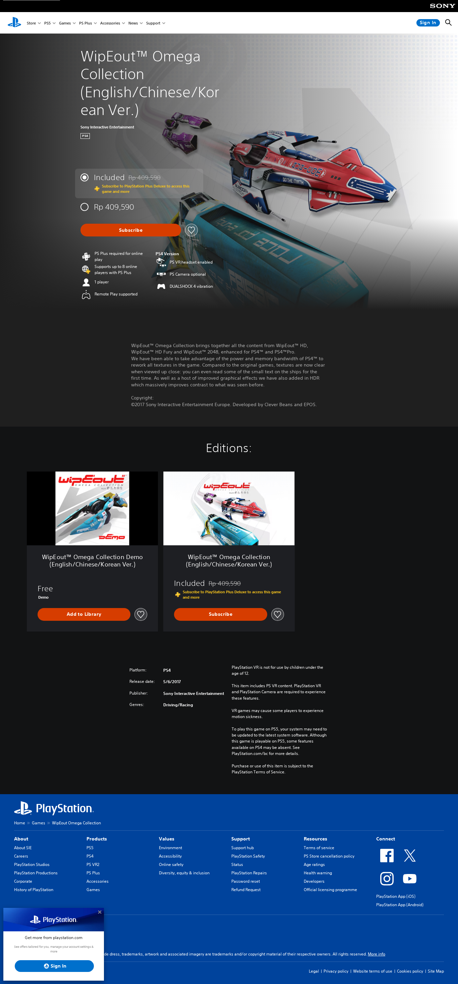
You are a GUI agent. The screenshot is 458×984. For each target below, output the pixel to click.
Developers (314, 881)
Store (31, 22)
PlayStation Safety (248, 856)
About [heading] (21, 839)
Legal (314, 971)
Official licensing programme (330, 889)
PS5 (47, 22)
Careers (21, 856)
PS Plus (85, 22)
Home (19, 823)
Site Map (436, 971)
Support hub (242, 848)
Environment (170, 848)
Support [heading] (240, 839)
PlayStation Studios (32, 864)
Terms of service (319, 848)
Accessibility (170, 856)
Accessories (110, 22)
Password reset (245, 881)
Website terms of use (372, 971)
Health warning (318, 873)
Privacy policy (336, 971)
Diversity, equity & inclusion (184, 873)
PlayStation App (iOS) (395, 896)
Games (65, 22)
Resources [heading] (315, 839)
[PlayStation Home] (14, 23)
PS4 (90, 856)
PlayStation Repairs (249, 873)
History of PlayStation (33, 889)
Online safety (171, 864)
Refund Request (246, 889)
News (133, 22)
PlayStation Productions (36, 873)
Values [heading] (166, 839)
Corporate (23, 881)
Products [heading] (97, 839)
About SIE (23, 848)
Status (237, 864)
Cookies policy (410, 971)
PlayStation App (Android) (399, 905)
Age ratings (314, 864)
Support (153, 22)
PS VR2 (93, 864)
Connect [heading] (385, 839)
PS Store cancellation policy (329, 856)
